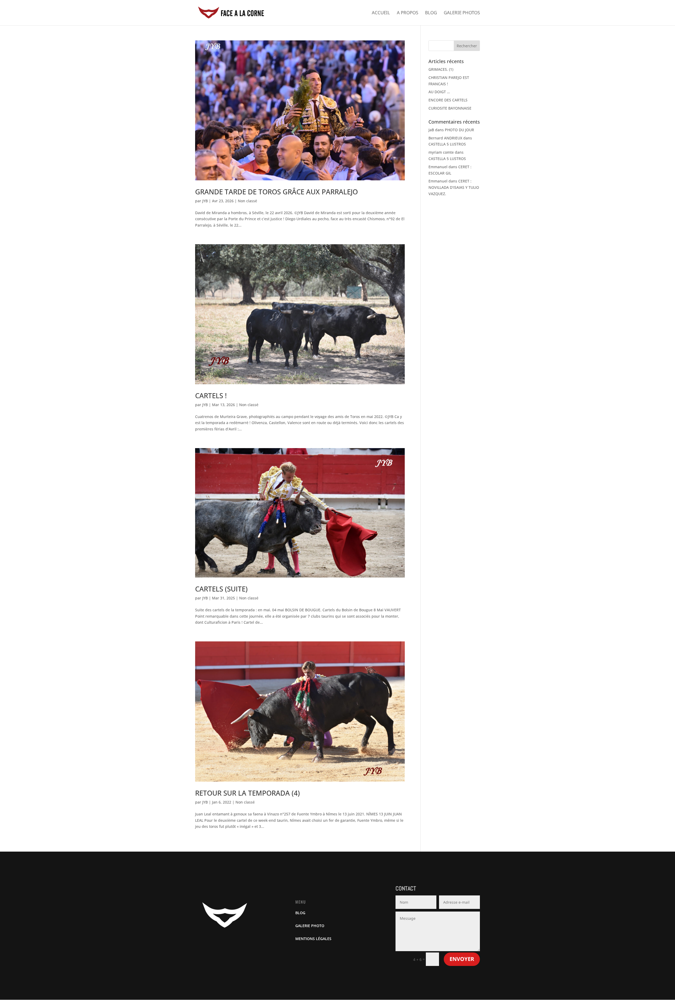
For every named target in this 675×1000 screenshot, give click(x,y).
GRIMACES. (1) (440, 69)
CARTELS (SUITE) (221, 589)
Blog (431, 13)
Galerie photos (462, 13)
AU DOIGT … (439, 91)
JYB (205, 200)
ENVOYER (462, 959)
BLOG (300, 912)
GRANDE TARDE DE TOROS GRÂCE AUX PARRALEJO (276, 191)
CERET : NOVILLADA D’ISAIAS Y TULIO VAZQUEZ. (453, 187)
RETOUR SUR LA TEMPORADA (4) (247, 793)
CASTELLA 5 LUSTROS (447, 144)
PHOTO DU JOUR (459, 129)
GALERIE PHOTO (309, 925)
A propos (407, 13)
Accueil (381, 13)
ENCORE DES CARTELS (447, 99)
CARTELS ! (211, 395)
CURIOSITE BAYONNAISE (449, 108)
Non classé (247, 200)
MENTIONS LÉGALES (313, 938)
